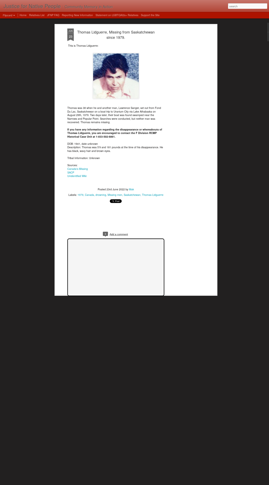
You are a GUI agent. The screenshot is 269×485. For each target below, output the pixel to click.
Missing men (115, 195)
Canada (89, 195)
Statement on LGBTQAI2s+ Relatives (117, 15)
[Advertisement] (184, 86)
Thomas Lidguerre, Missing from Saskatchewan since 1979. (116, 34)
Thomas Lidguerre (152, 195)
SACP (70, 172)
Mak (131, 189)
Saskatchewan (132, 195)
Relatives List (36, 15)
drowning (101, 195)
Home (23, 15)
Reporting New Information (77, 15)
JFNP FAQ (53, 15)
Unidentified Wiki (77, 176)
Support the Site (150, 15)
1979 (80, 195)
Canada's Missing (77, 169)
